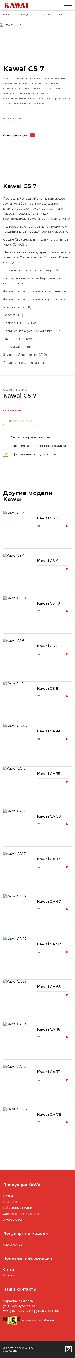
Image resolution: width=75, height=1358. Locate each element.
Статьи (8, 1269)
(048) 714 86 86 (47, 1311)
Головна (8, 14)
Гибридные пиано (17, 1207)
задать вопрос (20, 421)
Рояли (8, 1196)
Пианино (45, 14)
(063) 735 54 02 (21, 1311)
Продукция (26, 14)
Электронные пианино (21, 1213)
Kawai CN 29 (12, 1244)
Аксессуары (12, 1219)
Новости (10, 1275)
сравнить (39, 526)
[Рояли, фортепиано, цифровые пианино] (16, 5)
